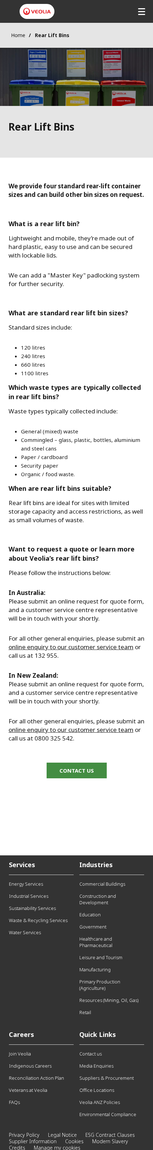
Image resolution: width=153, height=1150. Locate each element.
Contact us (90, 1053)
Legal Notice (62, 1134)
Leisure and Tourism (100, 957)
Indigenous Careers (30, 1066)
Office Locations (96, 1090)
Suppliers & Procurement (106, 1078)
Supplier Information (33, 1141)
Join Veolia (20, 1053)
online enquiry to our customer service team (71, 647)
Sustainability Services (32, 908)
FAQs (14, 1102)
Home (18, 35)
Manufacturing (95, 969)
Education (90, 914)
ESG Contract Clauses (110, 1134)
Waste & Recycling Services (38, 920)
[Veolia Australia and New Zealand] (37, 11)
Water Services (25, 932)
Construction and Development (97, 899)
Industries (96, 864)
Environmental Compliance (107, 1114)
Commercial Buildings (102, 884)
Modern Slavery (110, 1141)
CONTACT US (76, 770)
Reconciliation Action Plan (36, 1078)
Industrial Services (28, 896)
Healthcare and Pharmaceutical (95, 942)
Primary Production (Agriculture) (99, 984)
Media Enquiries (96, 1066)
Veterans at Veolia (28, 1090)
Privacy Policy (24, 1134)
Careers (21, 1034)
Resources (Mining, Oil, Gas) (108, 1000)
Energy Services (26, 884)
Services (22, 864)
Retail (85, 1012)
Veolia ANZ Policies (99, 1102)
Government (92, 926)
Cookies (74, 1141)
